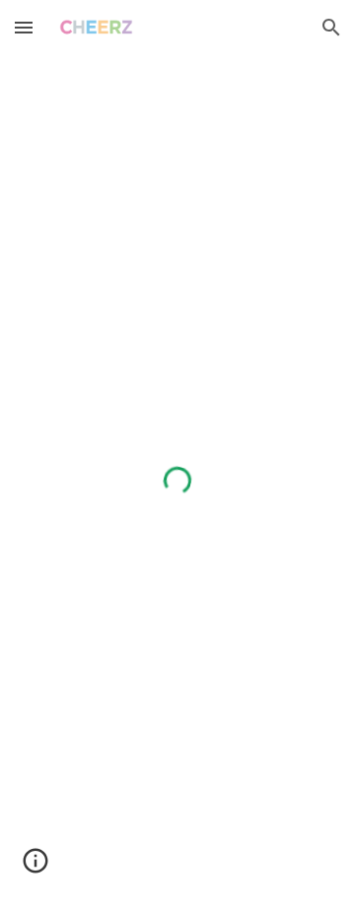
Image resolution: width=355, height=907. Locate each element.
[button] (23, 27)
